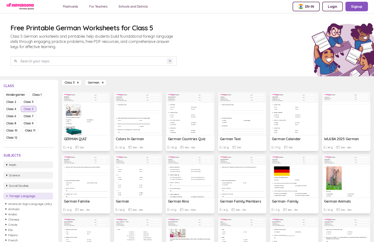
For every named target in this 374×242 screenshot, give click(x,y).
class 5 (29, 109)
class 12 (11, 138)
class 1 (37, 95)
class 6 (11, 116)
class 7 (29, 116)
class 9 (29, 123)
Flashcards (70, 6)
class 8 (11, 123)
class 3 (29, 102)
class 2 (11, 102)
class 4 (11, 109)
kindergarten (15, 95)
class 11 (30, 130)
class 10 (12, 130)
